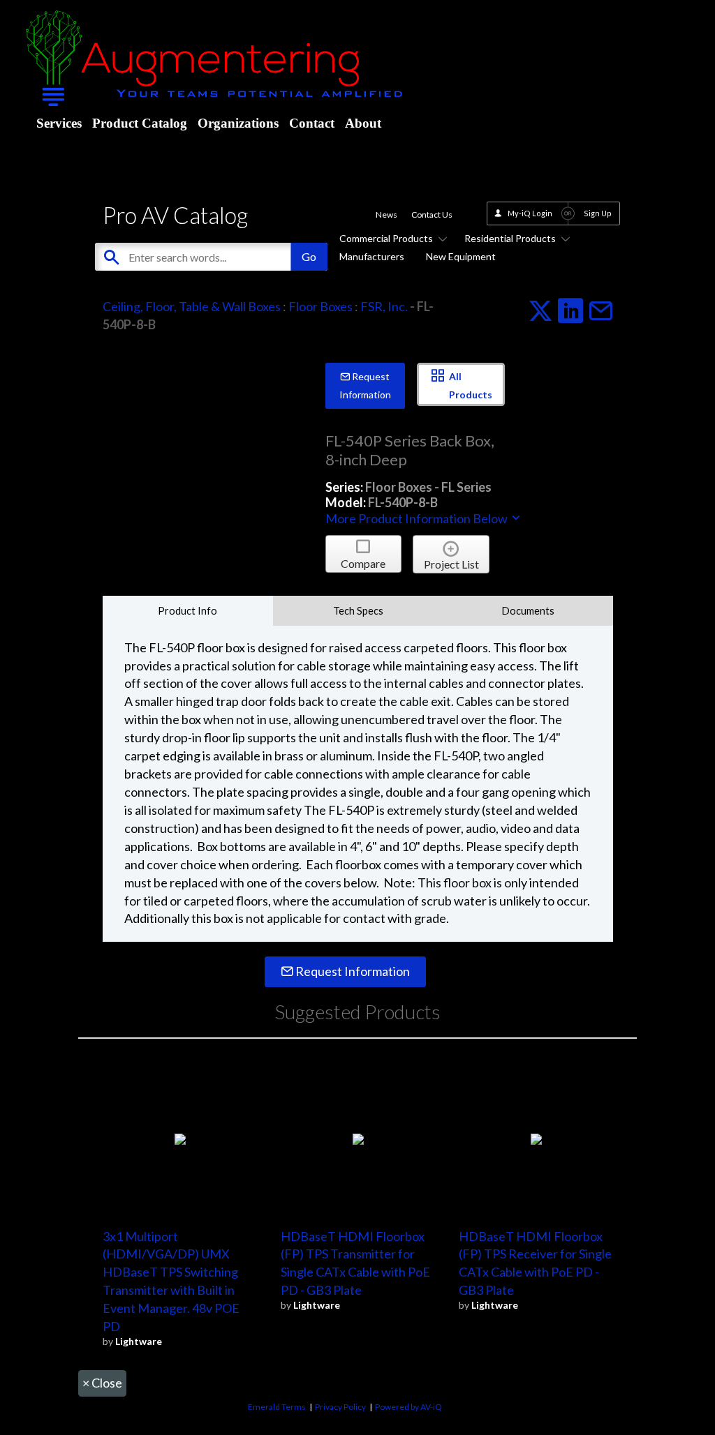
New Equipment (461, 256)
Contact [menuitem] (311, 123)
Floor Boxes (320, 306)
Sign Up (598, 213)
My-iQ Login (530, 213)
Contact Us (431, 214)
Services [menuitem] (59, 123)
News (386, 214)
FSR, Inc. (384, 306)
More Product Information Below (417, 518)
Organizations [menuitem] (238, 123)
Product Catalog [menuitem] (139, 123)
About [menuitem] (363, 123)
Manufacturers (371, 256)
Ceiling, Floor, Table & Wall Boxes (192, 306)
